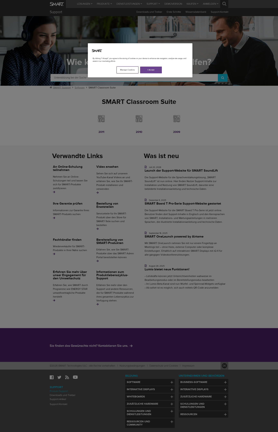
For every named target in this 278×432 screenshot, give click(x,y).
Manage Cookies (127, 70)
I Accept (151, 70)
